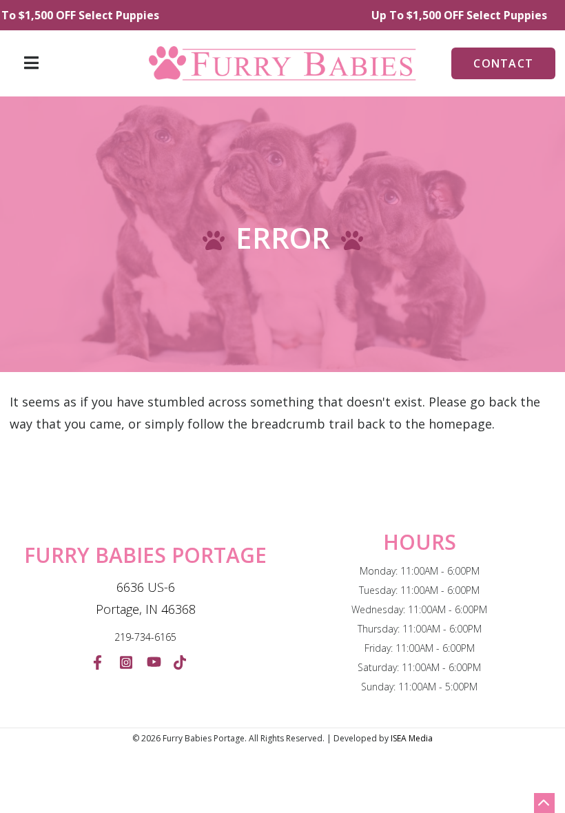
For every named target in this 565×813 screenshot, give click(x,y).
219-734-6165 (145, 637)
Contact (503, 63)
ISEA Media (412, 738)
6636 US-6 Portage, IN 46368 (146, 598)
